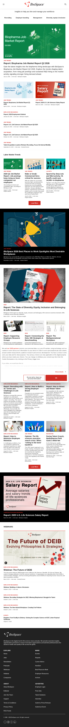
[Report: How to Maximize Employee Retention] (13, 426)
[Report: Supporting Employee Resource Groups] (13, 326)
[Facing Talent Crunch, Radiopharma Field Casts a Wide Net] (55, 426)
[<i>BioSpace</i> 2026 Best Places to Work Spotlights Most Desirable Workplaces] (34, 229)
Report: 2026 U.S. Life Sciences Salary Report (50, 102)
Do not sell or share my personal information (34, 377)
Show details (59, 371)
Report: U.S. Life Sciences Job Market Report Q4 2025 (21, 124)
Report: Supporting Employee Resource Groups (12, 338)
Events (6, 615)
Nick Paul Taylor (50, 457)
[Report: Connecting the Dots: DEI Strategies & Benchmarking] (34, 326)
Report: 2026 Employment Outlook (15, 114)
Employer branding (22, 18)
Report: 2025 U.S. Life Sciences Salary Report (26, 515)
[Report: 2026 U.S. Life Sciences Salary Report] (50, 90)
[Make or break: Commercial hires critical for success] (34, 164)
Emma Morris (28, 461)
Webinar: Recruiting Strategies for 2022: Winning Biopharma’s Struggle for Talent (29, 597)
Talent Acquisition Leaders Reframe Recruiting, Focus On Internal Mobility (27, 145)
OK (56, 378)
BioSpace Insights (22, 76)
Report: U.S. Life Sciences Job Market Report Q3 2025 (21, 135)
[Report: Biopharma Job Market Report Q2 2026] (34, 41)
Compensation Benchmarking (13, 512)
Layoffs (49, 171)
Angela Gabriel (7, 191)
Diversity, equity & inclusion (55, 18)
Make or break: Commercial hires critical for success (32, 176)
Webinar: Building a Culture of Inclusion (16, 587)
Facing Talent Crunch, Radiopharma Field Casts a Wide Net (55, 438)
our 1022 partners (13, 348)
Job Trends (7, 60)
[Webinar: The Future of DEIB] (34, 548)
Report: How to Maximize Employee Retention (12, 438)
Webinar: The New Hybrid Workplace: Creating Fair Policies (22, 607)
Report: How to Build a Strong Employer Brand (34, 388)
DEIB (5, 304)
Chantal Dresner (25, 147)
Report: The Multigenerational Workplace (53, 338)
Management (37, 18)
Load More (34, 203)
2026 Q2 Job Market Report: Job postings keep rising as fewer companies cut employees (12, 178)
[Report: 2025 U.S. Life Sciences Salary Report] (34, 493)
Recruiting (8, 18)
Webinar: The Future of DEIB (18, 570)
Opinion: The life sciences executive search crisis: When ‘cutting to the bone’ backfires (33, 440)
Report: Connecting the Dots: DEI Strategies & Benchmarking (34, 338)
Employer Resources (11, 112)
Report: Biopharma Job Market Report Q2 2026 (27, 63)
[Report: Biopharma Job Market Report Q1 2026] (18, 90)
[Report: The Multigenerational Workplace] (55, 326)
